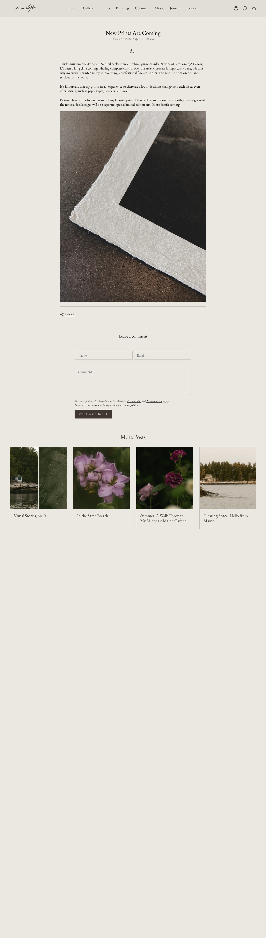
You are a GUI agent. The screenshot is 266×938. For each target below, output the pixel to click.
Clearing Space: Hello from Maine (225, 518)
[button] (89, 8)
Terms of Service (154, 401)
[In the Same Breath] (101, 478)
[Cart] (253, 8)
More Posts (133, 437)
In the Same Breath (92, 515)
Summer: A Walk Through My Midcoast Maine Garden (163, 518)
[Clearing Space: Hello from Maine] (228, 478)
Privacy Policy (134, 401)
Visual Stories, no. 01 (31, 515)
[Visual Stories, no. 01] (38, 478)
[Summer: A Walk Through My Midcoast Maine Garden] (164, 478)
